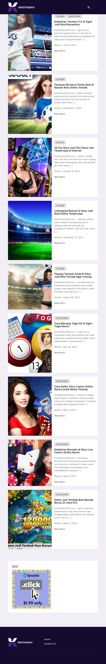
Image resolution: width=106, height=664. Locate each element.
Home (47, 639)
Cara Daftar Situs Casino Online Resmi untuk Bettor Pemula (73, 388)
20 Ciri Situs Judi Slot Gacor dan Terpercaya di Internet (74, 149)
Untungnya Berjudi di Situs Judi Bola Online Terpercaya (73, 212)
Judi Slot (60, 142)
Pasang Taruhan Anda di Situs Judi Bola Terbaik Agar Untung (73, 275)
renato (57, 45)
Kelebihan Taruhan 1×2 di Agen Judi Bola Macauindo (73, 23)
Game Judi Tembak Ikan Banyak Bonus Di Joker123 (73, 501)
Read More (59, 50)
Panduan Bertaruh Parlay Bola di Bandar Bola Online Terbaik (74, 86)
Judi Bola (60, 16)
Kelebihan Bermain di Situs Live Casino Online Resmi (73, 451)
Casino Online (74, 16)
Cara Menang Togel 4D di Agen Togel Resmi (73, 325)
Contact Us (50, 643)
